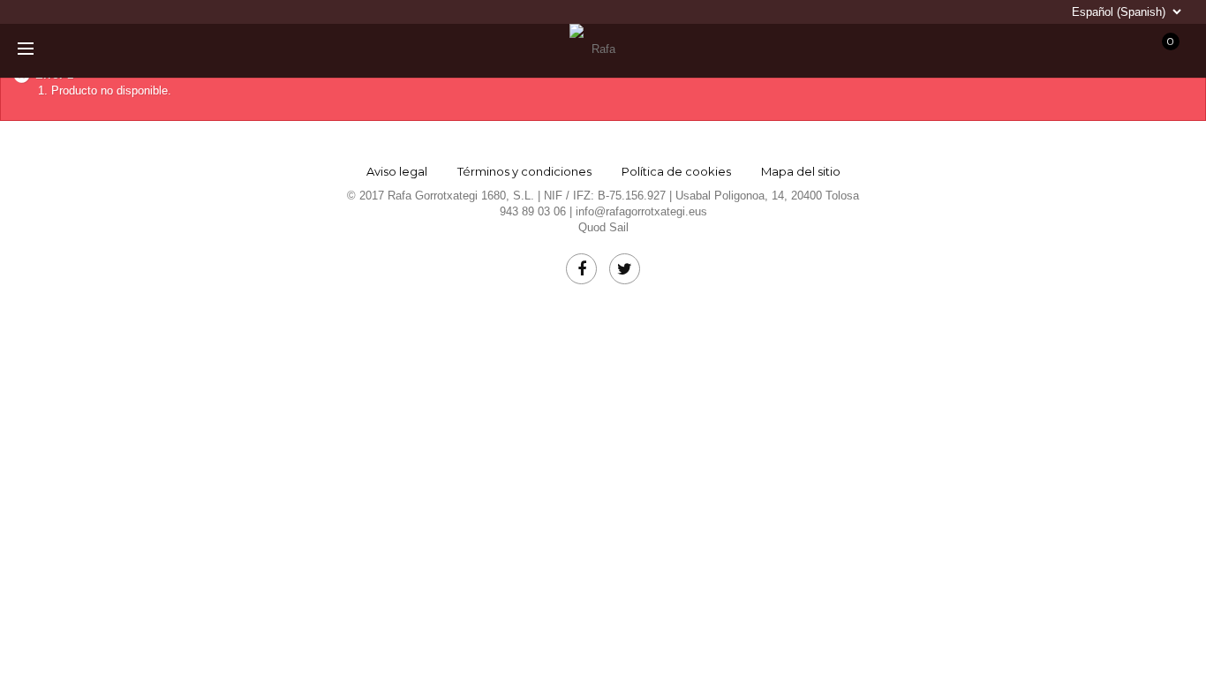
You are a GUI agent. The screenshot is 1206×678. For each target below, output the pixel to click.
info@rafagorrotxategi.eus (641, 211)
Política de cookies (676, 171)
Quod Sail (603, 227)
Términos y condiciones (524, 171)
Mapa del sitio (800, 171)
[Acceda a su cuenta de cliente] (1031, 50)
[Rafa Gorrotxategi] (595, 49)
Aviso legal (396, 171)
